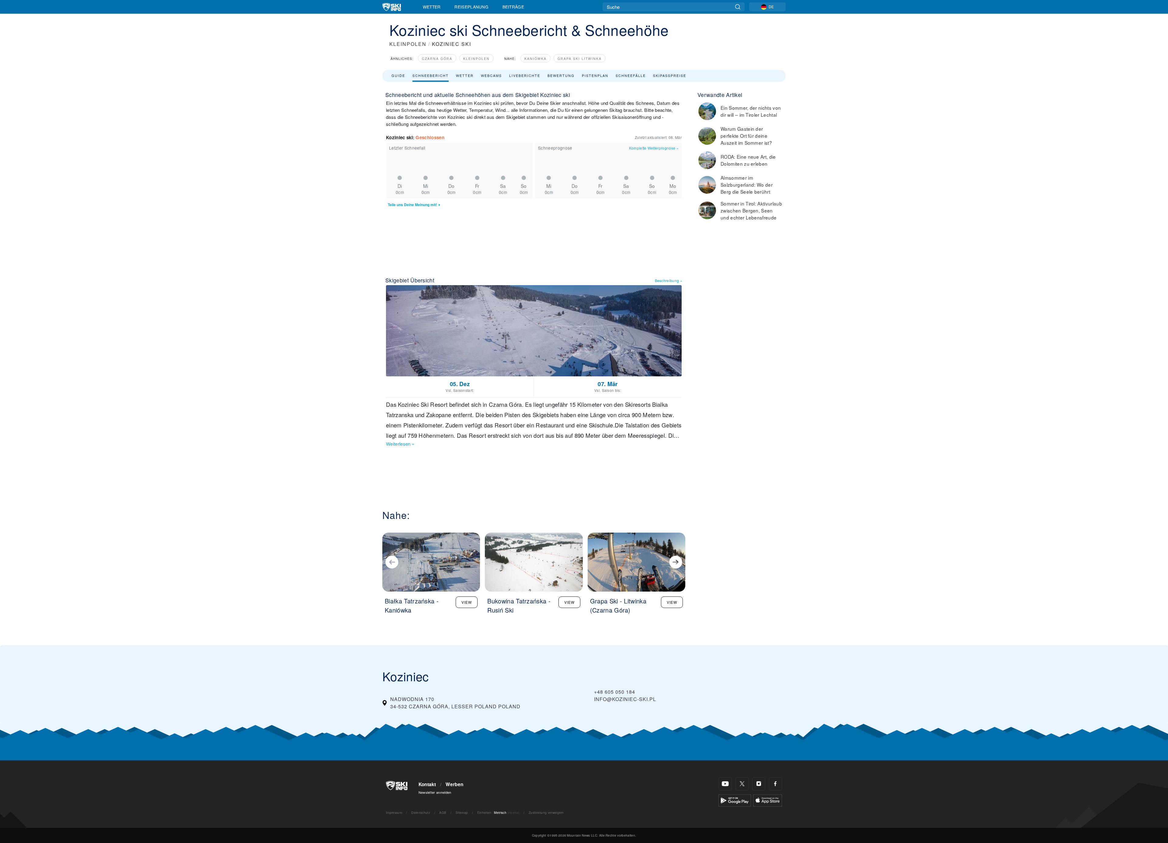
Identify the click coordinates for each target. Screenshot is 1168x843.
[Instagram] (758, 783)
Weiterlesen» (400, 444)
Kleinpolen (476, 58)
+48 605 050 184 (614, 691)
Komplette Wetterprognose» (654, 147)
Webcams (491, 75)
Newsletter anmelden (435, 792)
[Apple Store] (767, 799)
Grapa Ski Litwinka (580, 58)
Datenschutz (420, 812)
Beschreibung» (669, 280)
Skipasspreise (669, 75)
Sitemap (462, 812)
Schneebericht (430, 75)
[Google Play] (734, 799)
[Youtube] (725, 783)
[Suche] (738, 6)
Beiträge (513, 7)
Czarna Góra (437, 58)
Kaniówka (535, 58)
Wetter (432, 7)
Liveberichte (524, 75)
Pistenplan (595, 75)
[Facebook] (775, 783)
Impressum (394, 812)
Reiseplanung (471, 7)
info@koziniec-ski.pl (625, 699)
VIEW (466, 602)
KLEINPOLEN (407, 43)
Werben (454, 784)
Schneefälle (631, 75)
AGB (442, 812)
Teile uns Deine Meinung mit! (412, 204)
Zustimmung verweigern (546, 812)
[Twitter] (742, 783)
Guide (398, 75)
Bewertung (561, 75)
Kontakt (427, 784)
